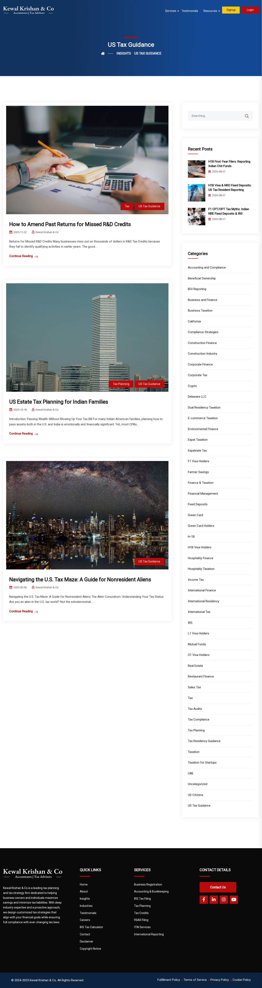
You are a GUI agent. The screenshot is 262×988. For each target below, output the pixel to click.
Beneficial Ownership (202, 278)
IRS (190, 623)
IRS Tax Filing (142, 898)
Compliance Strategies (203, 332)
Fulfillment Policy (168, 980)
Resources (210, 11)
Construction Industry (202, 353)
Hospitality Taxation (201, 569)
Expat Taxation (198, 440)
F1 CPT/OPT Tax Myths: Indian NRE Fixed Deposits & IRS (228, 211)
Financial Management (203, 493)
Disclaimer (86, 941)
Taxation (193, 752)
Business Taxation (200, 310)
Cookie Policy (242, 980)
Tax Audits (195, 709)
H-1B (191, 536)
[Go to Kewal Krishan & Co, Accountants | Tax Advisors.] (107, 53)
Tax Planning (121, 384)
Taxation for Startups (202, 762)
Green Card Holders (201, 526)
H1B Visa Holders (199, 547)
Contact (85, 934)
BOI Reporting (197, 289)
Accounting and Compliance (207, 267)
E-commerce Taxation (203, 418)
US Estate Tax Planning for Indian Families (58, 402)
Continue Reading (21, 256)
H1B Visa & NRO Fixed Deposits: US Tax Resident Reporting (229, 187)
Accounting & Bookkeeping (151, 891)
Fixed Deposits (198, 504)
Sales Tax (194, 687)
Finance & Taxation (200, 483)
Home (84, 884)
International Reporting (149, 934)
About (84, 891)
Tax (127, 206)
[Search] (249, 114)
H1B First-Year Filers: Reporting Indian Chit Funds (229, 164)
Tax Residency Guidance (204, 741)
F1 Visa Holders (198, 461)
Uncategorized (197, 784)
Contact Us (218, 887)
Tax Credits (141, 913)
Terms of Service (195, 980)
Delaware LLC (197, 396)
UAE (190, 773)
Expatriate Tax (197, 450)
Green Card (195, 515)
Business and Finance (202, 300)
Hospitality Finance (200, 558)
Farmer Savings (198, 472)
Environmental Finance (203, 429)
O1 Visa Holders (199, 655)
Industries (86, 905)
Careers (85, 920)
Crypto (192, 386)
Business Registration (148, 884)
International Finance (202, 590)
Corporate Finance (200, 364)
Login (250, 9)
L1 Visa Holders (198, 633)
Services (170, 11)
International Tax (199, 612)
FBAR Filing (141, 920)
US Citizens (195, 795)
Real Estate (195, 666)
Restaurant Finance (201, 676)
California (194, 321)
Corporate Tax (197, 375)
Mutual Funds (197, 644)
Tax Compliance (198, 719)
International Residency (203, 601)
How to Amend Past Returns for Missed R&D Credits (70, 224)
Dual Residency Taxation (204, 407)
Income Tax (196, 580)
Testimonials (190, 11)
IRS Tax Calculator (91, 927)
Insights (85, 898)
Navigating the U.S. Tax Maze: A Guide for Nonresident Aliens (80, 579)
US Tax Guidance (149, 206)
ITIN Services (142, 927)
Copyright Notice (90, 948)
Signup (231, 9)
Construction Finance (202, 343)
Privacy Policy (219, 980)
